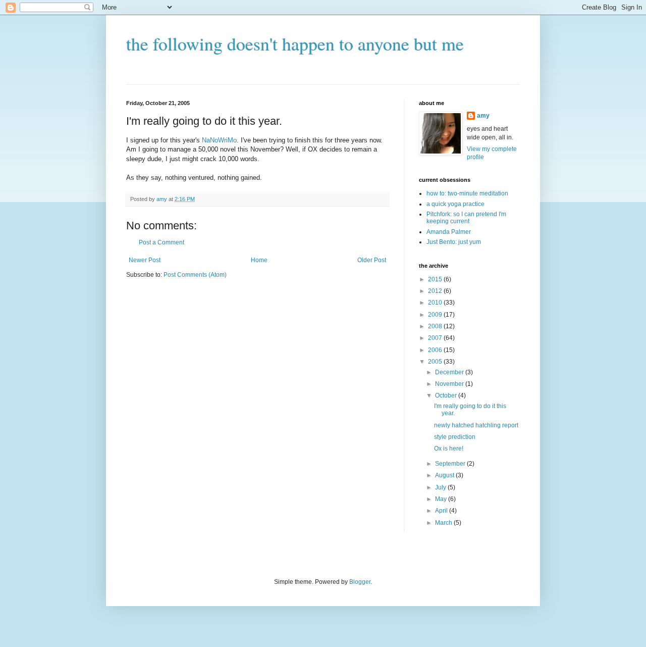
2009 (436, 314)
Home (259, 260)
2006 (436, 350)
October (446, 395)
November (450, 383)
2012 (436, 290)
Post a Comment (161, 242)
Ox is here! (448, 448)
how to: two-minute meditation (467, 193)
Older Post (371, 260)
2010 (436, 302)
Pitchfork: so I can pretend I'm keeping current (466, 218)
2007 (436, 337)
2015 (436, 279)
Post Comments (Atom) (195, 274)
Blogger (359, 581)
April (442, 510)
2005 (436, 361)
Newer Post (144, 260)
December (450, 372)
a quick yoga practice (455, 204)
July (441, 487)
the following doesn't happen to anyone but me (295, 43)
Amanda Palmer (448, 231)
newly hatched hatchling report (476, 425)
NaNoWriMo (219, 140)
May (441, 499)
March (444, 522)
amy (483, 115)
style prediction (454, 436)
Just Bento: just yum (453, 241)
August (445, 475)
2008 (436, 326)
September (451, 463)
